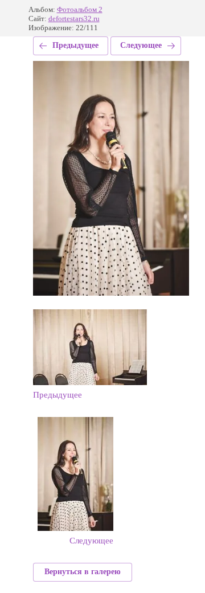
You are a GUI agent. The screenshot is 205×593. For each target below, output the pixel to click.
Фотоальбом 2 (79, 9)
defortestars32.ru (74, 18)
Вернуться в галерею (82, 571)
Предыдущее (75, 45)
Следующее (141, 45)
